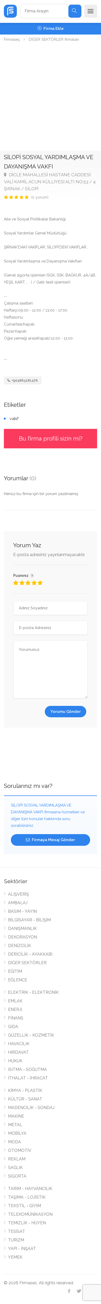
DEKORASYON (22, 937)
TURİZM (16, 1240)
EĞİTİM (15, 971)
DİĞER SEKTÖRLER (27, 962)
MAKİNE (16, 1116)
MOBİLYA (17, 1133)
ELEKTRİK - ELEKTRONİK (33, 992)
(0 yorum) (39, 197)
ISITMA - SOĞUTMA (27, 1069)
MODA (14, 1141)
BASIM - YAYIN (22, 911)
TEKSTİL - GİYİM (24, 1205)
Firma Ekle (53, 28)
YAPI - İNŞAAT (22, 1248)
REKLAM (16, 1159)
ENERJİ (15, 1009)
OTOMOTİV (19, 1150)
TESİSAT (16, 1231)
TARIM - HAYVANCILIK (30, 1188)
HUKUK (15, 1060)
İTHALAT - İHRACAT (28, 1078)
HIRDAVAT (18, 1052)
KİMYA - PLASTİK (25, 1090)
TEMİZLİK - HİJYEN (27, 1222)
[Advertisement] (50, 97)
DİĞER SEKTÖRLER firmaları (54, 39)
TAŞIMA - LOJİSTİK (27, 1197)
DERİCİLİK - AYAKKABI (30, 954)
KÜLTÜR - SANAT (25, 1099)
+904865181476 (24, 380)
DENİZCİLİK (19, 945)
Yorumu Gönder (66, 711)
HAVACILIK (19, 1043)
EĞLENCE (17, 979)
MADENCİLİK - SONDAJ (31, 1107)
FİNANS (15, 1018)
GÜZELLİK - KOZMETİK (31, 1035)
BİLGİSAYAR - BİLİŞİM (29, 919)
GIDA (13, 1026)
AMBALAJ (17, 902)
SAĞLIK (15, 1167)
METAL (15, 1124)
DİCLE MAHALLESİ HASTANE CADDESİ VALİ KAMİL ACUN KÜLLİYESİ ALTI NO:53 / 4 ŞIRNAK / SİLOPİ (50, 181)
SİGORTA (17, 1176)
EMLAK (15, 1000)
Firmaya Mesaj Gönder (53, 839)
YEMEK (15, 1257)
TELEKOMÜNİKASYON (30, 1214)
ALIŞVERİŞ (18, 894)
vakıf (14, 418)
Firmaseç (12, 39)
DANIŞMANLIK (22, 928)
